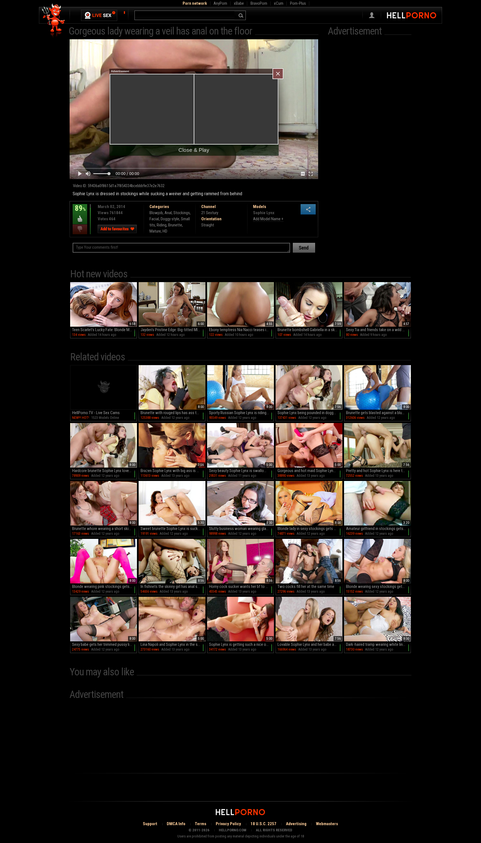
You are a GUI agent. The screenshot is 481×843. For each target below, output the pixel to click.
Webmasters (327, 823)
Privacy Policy (228, 823)
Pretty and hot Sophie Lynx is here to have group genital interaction (378, 470)
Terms (200, 823)
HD (165, 231)
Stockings (181, 212)
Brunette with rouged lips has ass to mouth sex (173, 412)
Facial (154, 218)
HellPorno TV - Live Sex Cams (96, 412)
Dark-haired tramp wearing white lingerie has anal (378, 644)
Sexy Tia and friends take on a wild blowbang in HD (378, 329)
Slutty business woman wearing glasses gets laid (241, 528)
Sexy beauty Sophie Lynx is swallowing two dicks (241, 470)
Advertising (296, 823)
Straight (207, 225)
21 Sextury (209, 212)
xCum (278, 3)
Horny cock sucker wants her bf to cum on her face (241, 586)
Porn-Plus (298, 3)
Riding (161, 225)
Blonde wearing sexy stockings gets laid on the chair (378, 586)
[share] (308, 209)
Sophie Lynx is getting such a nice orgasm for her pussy (241, 644)
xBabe (239, 3)
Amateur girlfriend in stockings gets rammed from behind (378, 528)
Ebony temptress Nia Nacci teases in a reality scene (241, 329)
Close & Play (193, 150)
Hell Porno (53, 21)
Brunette (175, 225)
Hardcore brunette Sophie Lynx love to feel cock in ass (104, 470)
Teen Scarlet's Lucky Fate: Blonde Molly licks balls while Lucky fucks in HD (104, 329)
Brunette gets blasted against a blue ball (378, 412)
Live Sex (99, 15)
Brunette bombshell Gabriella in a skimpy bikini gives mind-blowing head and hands (310, 329)
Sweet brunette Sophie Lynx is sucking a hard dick (173, 528)
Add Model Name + (268, 218)
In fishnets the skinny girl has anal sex (171, 586)
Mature (155, 231)
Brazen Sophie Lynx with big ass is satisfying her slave (173, 470)
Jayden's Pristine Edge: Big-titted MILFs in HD (173, 329)
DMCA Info (176, 823)
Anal (168, 212)
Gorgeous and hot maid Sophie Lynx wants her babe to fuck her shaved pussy (310, 470)
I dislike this (80, 229)
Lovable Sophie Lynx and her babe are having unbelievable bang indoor (310, 644)
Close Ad (278, 73)
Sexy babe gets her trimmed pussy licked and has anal (104, 644)
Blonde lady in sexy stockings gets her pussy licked (310, 528)
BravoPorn (259, 3)
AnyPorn (220, 3)
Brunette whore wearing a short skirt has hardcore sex (104, 528)
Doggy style (170, 218)
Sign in (371, 15)
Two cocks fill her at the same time (306, 586)
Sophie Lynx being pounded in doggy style (310, 412)
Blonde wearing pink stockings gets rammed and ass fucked (104, 586)
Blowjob (156, 212)
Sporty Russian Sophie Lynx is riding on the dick (241, 412)
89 (79, 212)
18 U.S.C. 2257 (263, 823)
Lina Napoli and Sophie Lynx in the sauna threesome (173, 644)
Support (150, 823)
